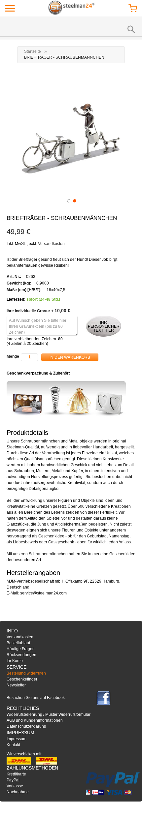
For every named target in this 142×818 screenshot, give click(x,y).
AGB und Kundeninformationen (35, 720)
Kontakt (13, 744)
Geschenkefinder (22, 679)
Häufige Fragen (21, 649)
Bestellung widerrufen (26, 673)
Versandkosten (51, 243)
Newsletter (16, 685)
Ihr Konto (15, 660)
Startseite (32, 51)
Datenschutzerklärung (26, 726)
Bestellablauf (18, 643)
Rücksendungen (21, 654)
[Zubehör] (66, 399)
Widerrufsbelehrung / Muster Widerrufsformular (48, 714)
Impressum (16, 739)
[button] (68, 200)
